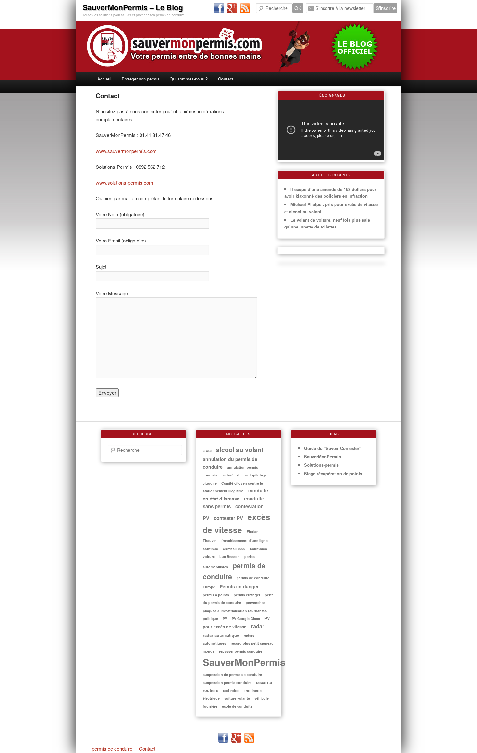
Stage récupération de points (333, 473)
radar (257, 626)
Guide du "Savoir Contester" (332, 448)
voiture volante (237, 698)
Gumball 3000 (234, 548)
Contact (225, 79)
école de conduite (237, 706)
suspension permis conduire (227, 682)
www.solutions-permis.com (124, 182)
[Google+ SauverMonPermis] (232, 8)
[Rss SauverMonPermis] (245, 8)
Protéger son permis (141, 79)
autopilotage (256, 475)
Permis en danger (239, 586)
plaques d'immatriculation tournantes (235, 610)
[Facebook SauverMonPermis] (219, 8)
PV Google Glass (246, 618)
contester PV (228, 518)
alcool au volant (240, 449)
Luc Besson (229, 556)
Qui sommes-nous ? (189, 79)
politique (210, 618)
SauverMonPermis (244, 662)
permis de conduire (112, 748)
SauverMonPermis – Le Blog (133, 7)
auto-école (232, 475)
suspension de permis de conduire (232, 674)
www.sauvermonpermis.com (126, 150)
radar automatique (221, 635)
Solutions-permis (321, 465)
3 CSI (207, 450)
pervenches (255, 602)
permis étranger (247, 594)
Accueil (104, 79)
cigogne (210, 483)
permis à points (216, 594)
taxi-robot (231, 690)
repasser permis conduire (240, 651)
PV (225, 618)
